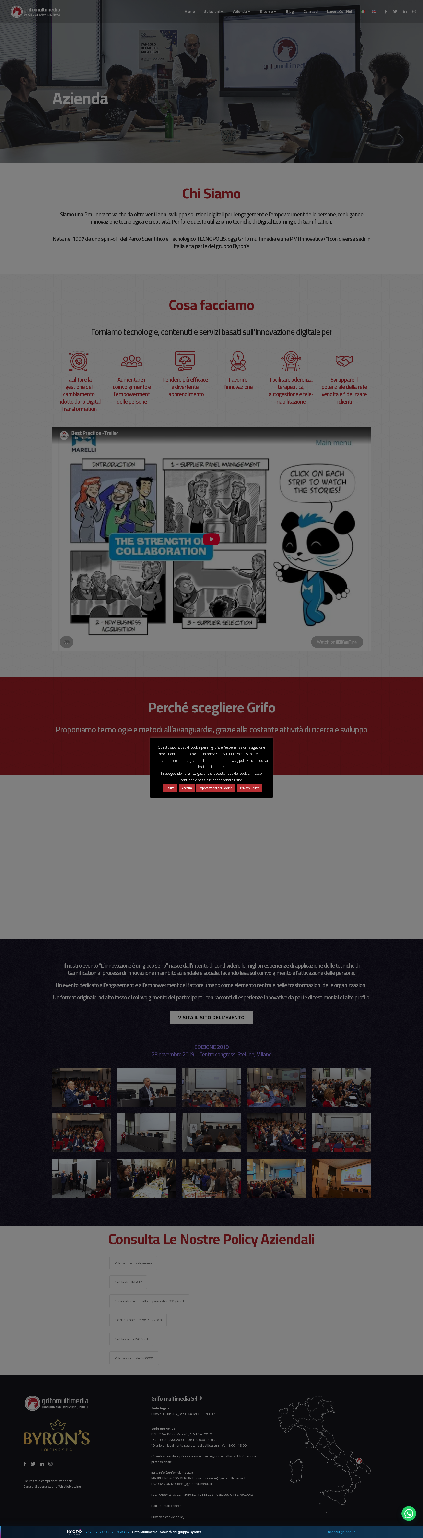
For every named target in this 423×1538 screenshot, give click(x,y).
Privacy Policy (249, 788)
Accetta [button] (187, 788)
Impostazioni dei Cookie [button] (215, 788)
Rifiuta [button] (170, 788)
